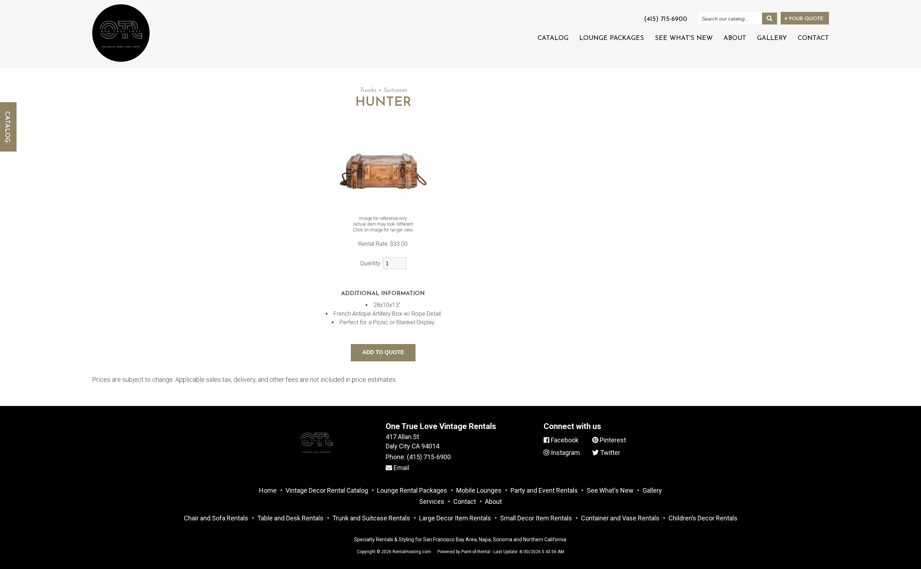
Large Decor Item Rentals (455, 518)
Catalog (552, 38)
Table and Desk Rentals (290, 518)
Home (268, 490)
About (734, 38)
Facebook (564, 440)
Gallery (772, 38)
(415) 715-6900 (429, 457)
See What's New (684, 38)
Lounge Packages (611, 38)
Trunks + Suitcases (383, 90)
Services (431, 501)
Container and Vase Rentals (620, 518)
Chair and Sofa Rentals (216, 518)
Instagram (564, 452)
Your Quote (805, 19)
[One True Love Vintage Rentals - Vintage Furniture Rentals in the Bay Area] (121, 33)
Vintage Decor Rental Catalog (327, 490)
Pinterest (612, 440)
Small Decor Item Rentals (536, 518)
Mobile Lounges (479, 490)
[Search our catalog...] (769, 18)
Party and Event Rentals (544, 490)
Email (400, 467)
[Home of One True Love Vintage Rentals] (316, 461)
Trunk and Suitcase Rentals (371, 518)
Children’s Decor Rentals (703, 518)
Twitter (609, 452)
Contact (813, 38)
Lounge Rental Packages (412, 490)
